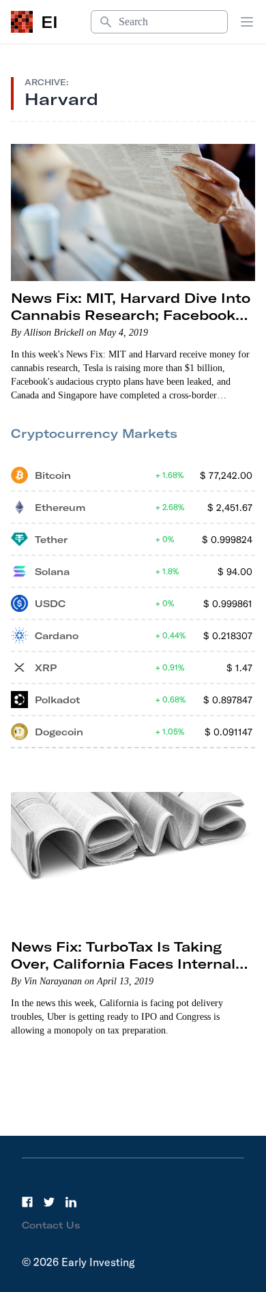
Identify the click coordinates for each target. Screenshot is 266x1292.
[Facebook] (27, 1201)
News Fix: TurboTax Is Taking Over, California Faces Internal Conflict (123, 963)
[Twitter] (49, 1201)
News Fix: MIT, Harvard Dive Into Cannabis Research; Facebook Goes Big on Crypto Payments (130, 314)
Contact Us (51, 1225)
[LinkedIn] (70, 1201)
